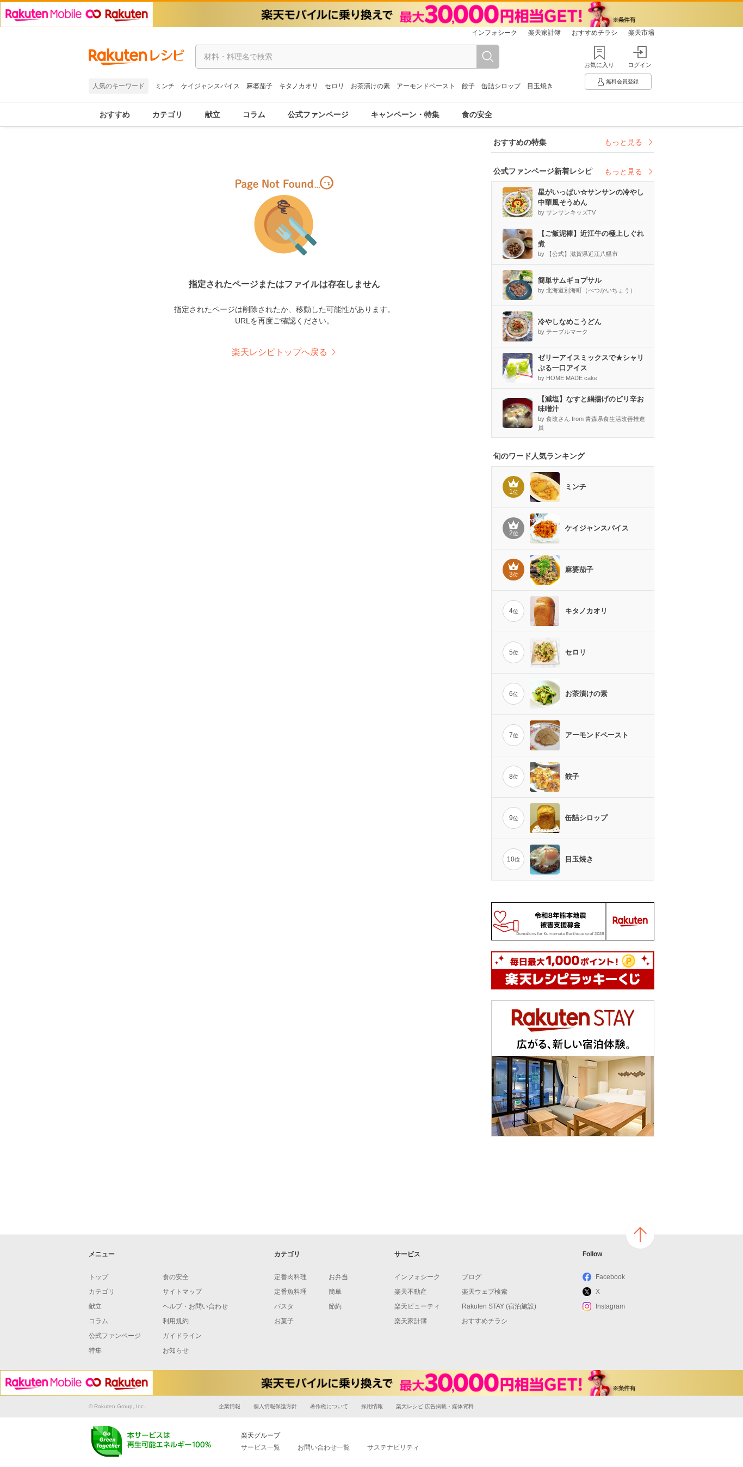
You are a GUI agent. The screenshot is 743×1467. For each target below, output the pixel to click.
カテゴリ (167, 114)
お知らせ (176, 1350)
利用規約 (176, 1321)
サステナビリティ (393, 1447)
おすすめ (115, 114)
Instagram (610, 1306)
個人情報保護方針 (275, 1406)
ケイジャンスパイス (210, 86)
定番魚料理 (290, 1291)
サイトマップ (182, 1291)
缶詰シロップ (501, 86)
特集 (95, 1350)
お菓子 (284, 1321)
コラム (254, 114)
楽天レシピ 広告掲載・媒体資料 (435, 1406)
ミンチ (165, 86)
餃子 (468, 86)
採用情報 (372, 1406)
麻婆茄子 (259, 86)
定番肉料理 (290, 1277)
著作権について (329, 1406)
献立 (212, 114)
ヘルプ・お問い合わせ (195, 1306)
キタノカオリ (298, 86)
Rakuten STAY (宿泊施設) (499, 1306)
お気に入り (599, 65)
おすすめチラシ (594, 32)
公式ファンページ (318, 114)
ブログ (471, 1277)
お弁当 (338, 1277)
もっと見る (623, 142)
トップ (98, 1277)
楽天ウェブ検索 (484, 1291)
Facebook (610, 1277)
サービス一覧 (260, 1447)
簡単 (335, 1291)
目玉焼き (540, 86)
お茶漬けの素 (370, 86)
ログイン (640, 65)
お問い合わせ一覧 (324, 1447)
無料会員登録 (622, 81)
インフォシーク (494, 32)
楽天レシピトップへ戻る (279, 352)
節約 (335, 1306)
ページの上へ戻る (640, 1234)
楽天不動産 (410, 1291)
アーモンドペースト (426, 86)
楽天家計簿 (544, 32)
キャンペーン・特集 (405, 114)
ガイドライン (182, 1336)
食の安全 (477, 114)
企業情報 (229, 1406)
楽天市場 (641, 32)
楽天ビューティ (417, 1306)
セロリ (334, 86)
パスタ (284, 1306)
